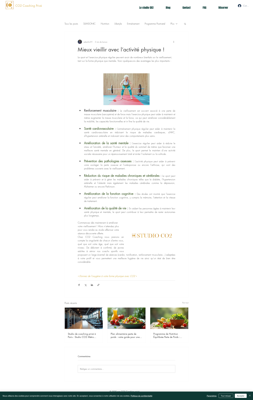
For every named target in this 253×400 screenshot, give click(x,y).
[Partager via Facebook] (79, 285)
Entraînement (133, 23)
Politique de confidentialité (141, 395)
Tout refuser (226, 395)
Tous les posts (71, 23)
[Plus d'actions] (173, 41)
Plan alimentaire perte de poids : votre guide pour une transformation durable (125, 335)
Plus (172, 23)
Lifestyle (118, 23)
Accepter (240, 395)
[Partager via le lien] (98, 285)
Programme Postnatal (155, 23)
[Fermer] (249, 396)
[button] (185, 24)
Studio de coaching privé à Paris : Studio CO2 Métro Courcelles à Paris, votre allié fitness (83, 335)
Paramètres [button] (211, 395)
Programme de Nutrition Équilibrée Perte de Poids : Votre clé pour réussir (166, 335)
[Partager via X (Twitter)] (85, 285)
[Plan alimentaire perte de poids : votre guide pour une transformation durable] (127, 318)
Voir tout (185, 302)
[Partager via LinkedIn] (92, 285)
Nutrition (105, 23)
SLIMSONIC (89, 23)
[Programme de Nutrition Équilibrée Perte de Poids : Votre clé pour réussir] (169, 318)
